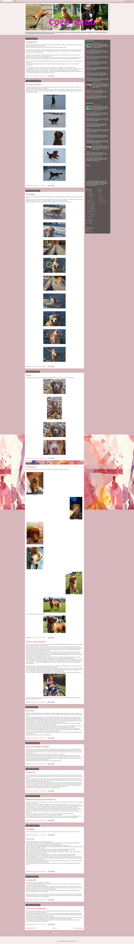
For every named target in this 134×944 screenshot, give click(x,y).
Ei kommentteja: (42, 75)
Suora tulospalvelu (102, 202)
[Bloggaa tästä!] (49, 76)
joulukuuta (91, 195)
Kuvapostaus (31, 467)
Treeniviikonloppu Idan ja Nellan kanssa (94, 94)
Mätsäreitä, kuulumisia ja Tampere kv (40, 799)
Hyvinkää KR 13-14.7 (96, 43)
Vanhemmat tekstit (78, 928)
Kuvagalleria (101, 197)
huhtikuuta (91, 209)
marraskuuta (91, 199)
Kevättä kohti (31, 880)
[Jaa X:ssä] (51, 76)
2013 (89, 221)
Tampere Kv (31, 772)
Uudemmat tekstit (30, 928)
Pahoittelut (30, 829)
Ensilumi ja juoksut (33, 84)
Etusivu (54, 928)
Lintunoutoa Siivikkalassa (97, 82)
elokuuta (91, 206)
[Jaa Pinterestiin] (53, 76)
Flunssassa (30, 194)
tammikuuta (91, 216)
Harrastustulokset (102, 199)
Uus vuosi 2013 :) (89, 55)
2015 (89, 193)
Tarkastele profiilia (90, 231)
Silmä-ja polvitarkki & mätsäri (37, 747)
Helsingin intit (31, 42)
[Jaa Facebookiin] (52, 76)
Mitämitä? (88, 66)
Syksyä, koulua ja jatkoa (35, 642)
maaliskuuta (91, 211)
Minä (99, 195)
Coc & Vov (30, 839)
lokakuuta (91, 202)
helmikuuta (91, 214)
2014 (89, 219)
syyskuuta (91, 204)
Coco (100, 193)
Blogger (74, 941)
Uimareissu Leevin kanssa (91, 60)
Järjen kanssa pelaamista (36, 908)
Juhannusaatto (89, 71)
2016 (89, 191)
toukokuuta (91, 208)
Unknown (90, 230)
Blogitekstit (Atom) (55, 932)
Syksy (28, 375)
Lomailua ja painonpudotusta (92, 49)
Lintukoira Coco (89, 77)
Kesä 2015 (30, 711)
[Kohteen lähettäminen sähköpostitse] (48, 76)
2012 (89, 223)
